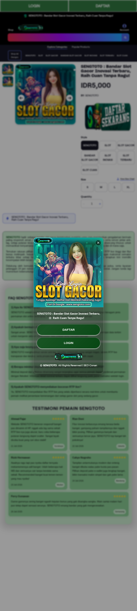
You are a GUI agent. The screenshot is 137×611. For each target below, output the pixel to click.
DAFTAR (68, 329)
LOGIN (68, 343)
